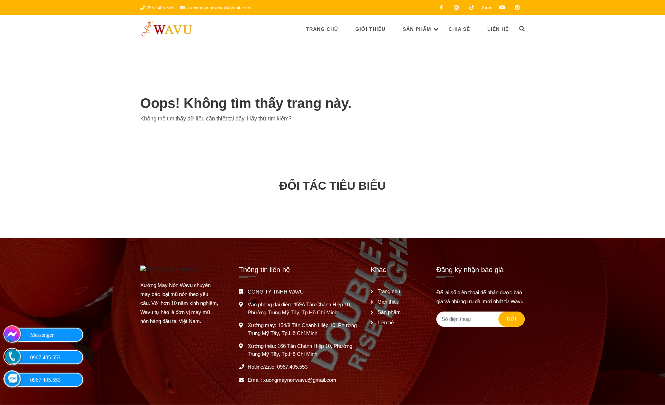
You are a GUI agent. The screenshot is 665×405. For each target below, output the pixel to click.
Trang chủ (322, 29)
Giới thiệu (370, 29)
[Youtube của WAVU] (501, 7)
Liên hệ (498, 29)
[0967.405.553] (12, 356)
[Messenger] (12, 334)
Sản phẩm (417, 29)
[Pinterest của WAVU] (517, 7)
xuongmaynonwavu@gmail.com (218, 7)
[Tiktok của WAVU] (471, 7)
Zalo (486, 7)
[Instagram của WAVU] (456, 7)
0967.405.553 (160, 7)
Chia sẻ (459, 29)
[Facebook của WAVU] (441, 7)
